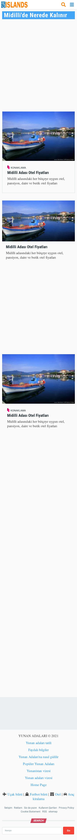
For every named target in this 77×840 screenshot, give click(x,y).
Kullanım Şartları (48, 807)
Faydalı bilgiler (38, 749)
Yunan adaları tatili (38, 742)
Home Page (39, 784)
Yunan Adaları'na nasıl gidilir (38, 756)
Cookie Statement (30, 811)
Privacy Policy (66, 807)
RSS (44, 811)
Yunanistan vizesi (38, 770)
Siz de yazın (30, 807)
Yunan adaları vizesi (38, 777)
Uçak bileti (15, 794)
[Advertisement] (38, 65)
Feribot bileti (38, 794)
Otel (58, 794)
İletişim (8, 807)
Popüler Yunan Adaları (38, 763)
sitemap (53, 811)
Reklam (18, 807)
